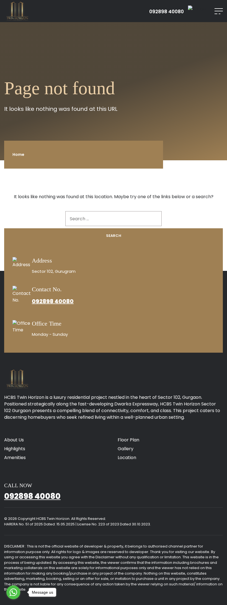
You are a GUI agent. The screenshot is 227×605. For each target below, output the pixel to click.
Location (127, 457)
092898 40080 (166, 11)
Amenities (15, 457)
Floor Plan (128, 440)
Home (18, 154)
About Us (14, 440)
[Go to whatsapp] (13, 592)
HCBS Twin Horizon (52, 518)
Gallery (125, 449)
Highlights (14, 449)
